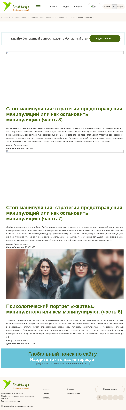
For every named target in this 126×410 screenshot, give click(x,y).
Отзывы (70, 389)
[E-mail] (121, 397)
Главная (4, 17)
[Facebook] (99, 397)
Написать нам (110, 389)
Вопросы (46, 398)
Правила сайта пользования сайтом (17, 406)
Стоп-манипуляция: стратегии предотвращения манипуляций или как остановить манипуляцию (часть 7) (64, 213)
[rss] (115, 397)
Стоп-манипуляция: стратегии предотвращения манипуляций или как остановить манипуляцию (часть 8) (64, 114)
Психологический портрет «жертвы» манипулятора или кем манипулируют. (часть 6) (64, 309)
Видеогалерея (73, 393)
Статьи (46, 393)
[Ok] (110, 397)
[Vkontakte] (104, 397)
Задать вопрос (104, 38)
